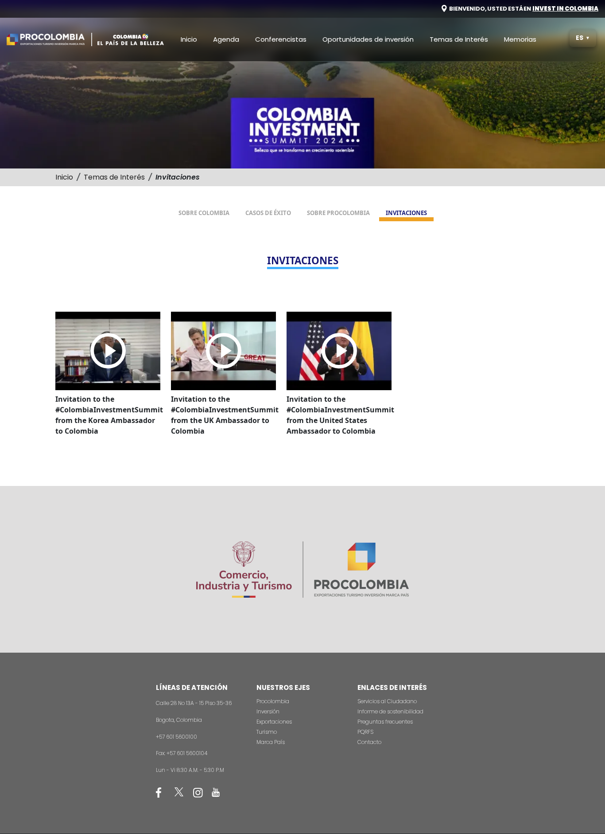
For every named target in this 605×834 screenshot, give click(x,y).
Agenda (226, 39)
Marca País (270, 742)
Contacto (369, 742)
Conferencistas (280, 39)
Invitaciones (406, 213)
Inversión (267, 711)
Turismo (266, 732)
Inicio (189, 39)
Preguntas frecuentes (385, 721)
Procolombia (272, 701)
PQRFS (365, 732)
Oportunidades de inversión (368, 39)
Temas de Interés (459, 39)
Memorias (520, 39)
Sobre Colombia (203, 213)
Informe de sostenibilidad (390, 711)
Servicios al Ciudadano (387, 701)
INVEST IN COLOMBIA (565, 8)
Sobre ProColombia (338, 213)
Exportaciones (274, 721)
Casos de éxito (268, 213)
